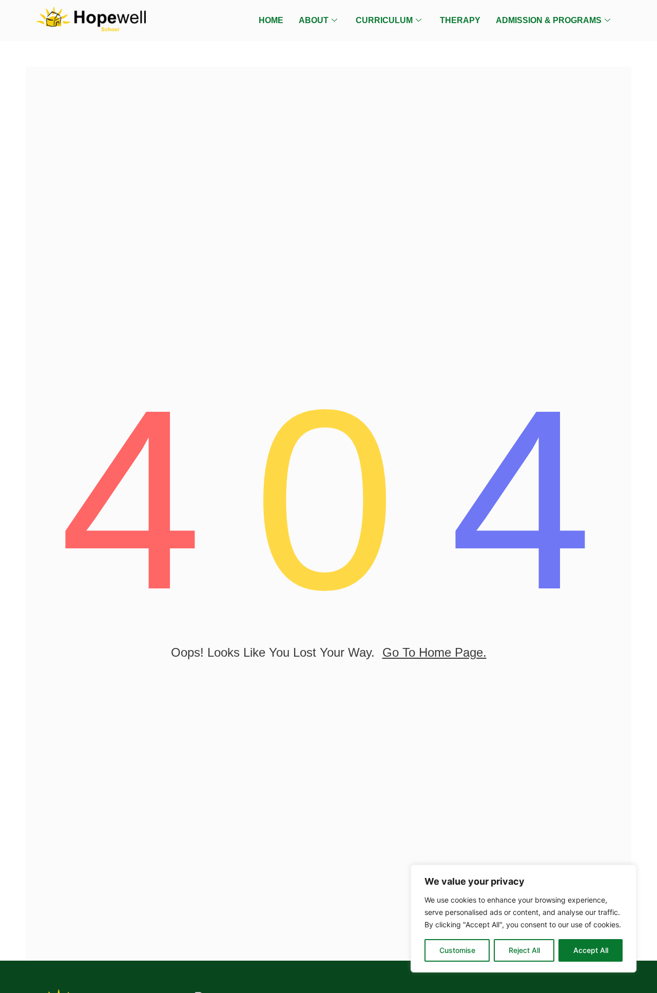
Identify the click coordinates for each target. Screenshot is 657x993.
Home (271, 20)
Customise (457, 950)
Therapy (460, 20)
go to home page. (434, 652)
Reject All (524, 950)
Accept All (590, 950)
